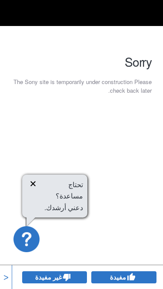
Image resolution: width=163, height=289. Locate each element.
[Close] (33, 185)
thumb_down (67, 277)
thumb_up (130, 277)
